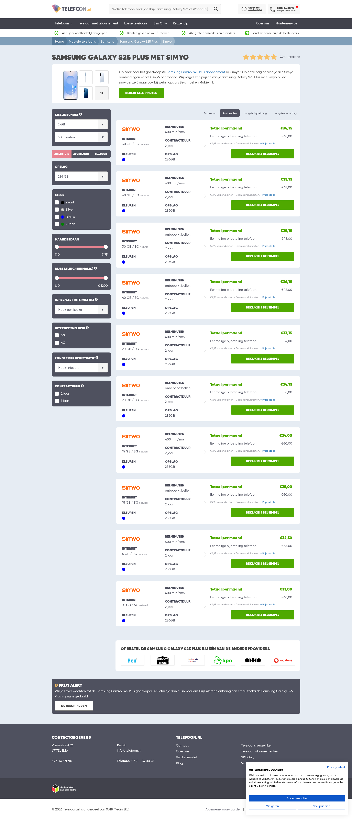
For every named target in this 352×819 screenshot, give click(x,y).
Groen (70, 224)
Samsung (107, 41)
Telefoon (101, 154)
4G (63, 343)
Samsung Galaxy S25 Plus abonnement (196, 72)
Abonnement (81, 154)
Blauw (70, 217)
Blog (179, 763)
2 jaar (65, 393)
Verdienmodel (186, 757)
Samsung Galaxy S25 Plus (138, 41)
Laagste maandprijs (285, 113)
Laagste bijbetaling (255, 113)
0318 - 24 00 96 (142, 761)
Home (59, 41)
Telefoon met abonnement (98, 23)
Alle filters (61, 154)
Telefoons (62, 23)
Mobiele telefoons (82, 41)
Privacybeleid (336, 767)
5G (63, 335)
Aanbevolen (230, 113)
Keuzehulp (180, 23)
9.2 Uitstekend (290, 57)
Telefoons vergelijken (256, 745)
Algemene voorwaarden (223, 809)
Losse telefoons (135, 23)
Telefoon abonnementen (259, 751)
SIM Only (247, 757)
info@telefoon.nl (129, 750)
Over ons (262, 23)
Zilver (69, 209)
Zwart (69, 202)
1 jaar (65, 401)
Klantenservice (286, 23)
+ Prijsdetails (267, 143)
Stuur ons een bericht (255, 9)
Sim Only (160, 23)
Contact (182, 745)
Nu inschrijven (74, 706)
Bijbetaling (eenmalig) (76, 269)
